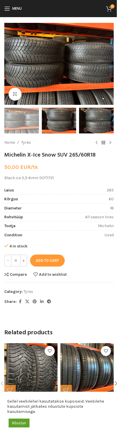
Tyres (26, 142)
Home (9, 142)
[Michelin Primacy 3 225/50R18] (87, 369)
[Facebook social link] (20, 302)
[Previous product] (96, 142)
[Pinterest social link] (34, 302)
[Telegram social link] (49, 302)
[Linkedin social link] (41, 302)
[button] (10, 63)
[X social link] (27, 302)
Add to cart (47, 260)
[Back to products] (103, 142)
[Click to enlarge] (15, 94)
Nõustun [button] (19, 423)
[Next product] (110, 142)
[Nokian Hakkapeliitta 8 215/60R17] (31, 369)
